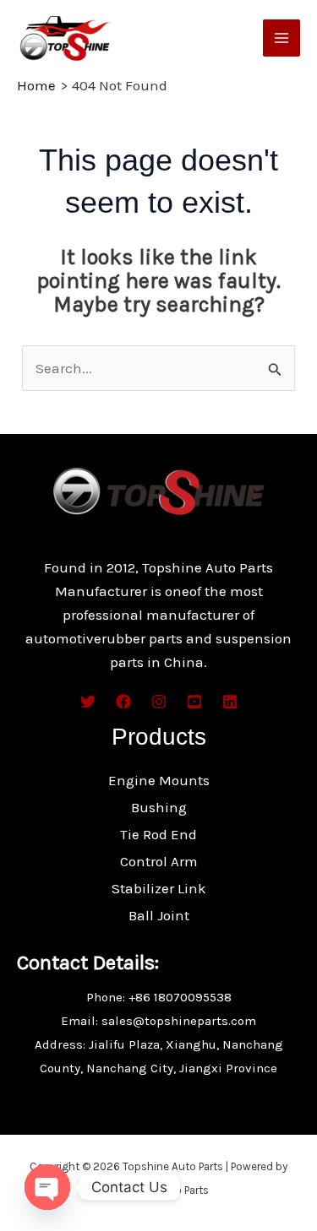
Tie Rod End (158, 834)
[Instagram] (159, 701)
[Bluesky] (230, 701)
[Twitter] (88, 701)
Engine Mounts (159, 780)
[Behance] (194, 701)
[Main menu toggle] (281, 38)
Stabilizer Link (159, 888)
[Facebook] (123, 701)
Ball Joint (158, 915)
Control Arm (159, 861)
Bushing (159, 807)
